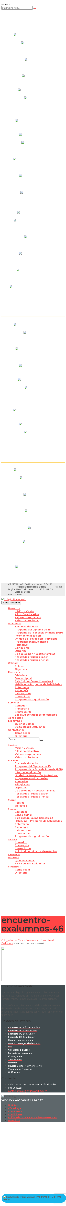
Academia (14, 623)
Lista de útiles (22, 592)
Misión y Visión (24, 611)
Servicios (13, 702)
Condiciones (15, 1114)
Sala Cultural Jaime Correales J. (34, 681)
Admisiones (15, 717)
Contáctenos (16, 729)
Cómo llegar (22, 733)
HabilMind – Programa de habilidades (38, 684)
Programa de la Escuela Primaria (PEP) (39, 632)
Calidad (13, 663)
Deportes (21, 650)
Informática (22, 696)
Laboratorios (23, 693)
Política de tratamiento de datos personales (32, 1117)
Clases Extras (23, 711)
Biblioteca (21, 675)
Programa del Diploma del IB (31, 587)
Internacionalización (28, 635)
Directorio (21, 736)
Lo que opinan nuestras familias (35, 653)
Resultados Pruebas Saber (31, 656)
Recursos (14, 672)
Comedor (21, 705)
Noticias (12, 1105)
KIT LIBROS (46, 589)
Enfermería (22, 687)
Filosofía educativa (27, 614)
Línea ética (14, 1120)
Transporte (22, 708)
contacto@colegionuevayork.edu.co (27, 1090)
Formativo (21, 644)
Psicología (21, 690)
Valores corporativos (28, 617)
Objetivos (21, 669)
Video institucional (27, 620)
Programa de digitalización (32, 699)
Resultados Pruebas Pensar (32, 660)
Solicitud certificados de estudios (36, 714)
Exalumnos (15, 720)
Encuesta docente (26, 626)
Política (19, 666)
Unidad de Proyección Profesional (36, 638)
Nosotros (14, 608)
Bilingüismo (22, 647)
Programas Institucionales (31, 641)
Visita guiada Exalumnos (30, 726)
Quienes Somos (25, 723)
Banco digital (23, 678)
